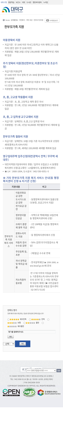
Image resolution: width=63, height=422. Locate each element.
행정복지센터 (37, 2)
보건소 (18, 2)
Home (7, 20)
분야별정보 (14, 20)
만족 (43, 319)
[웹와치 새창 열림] (29, 392)
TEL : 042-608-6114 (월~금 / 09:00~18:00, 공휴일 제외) (31, 379)
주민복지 (22, 20)
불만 (37, 322)
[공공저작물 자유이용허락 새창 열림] (12, 392)
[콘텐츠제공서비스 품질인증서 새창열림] (49, 392)
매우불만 (21, 326)
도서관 (29, 2)
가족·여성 (29, 20)
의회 (23, 2)
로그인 (25, 369)
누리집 (45, 2)
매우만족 (23, 319)
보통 (19, 322)
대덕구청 (4, 2)
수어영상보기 (54, 20)
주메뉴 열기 (59, 9)
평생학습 (11, 2)
